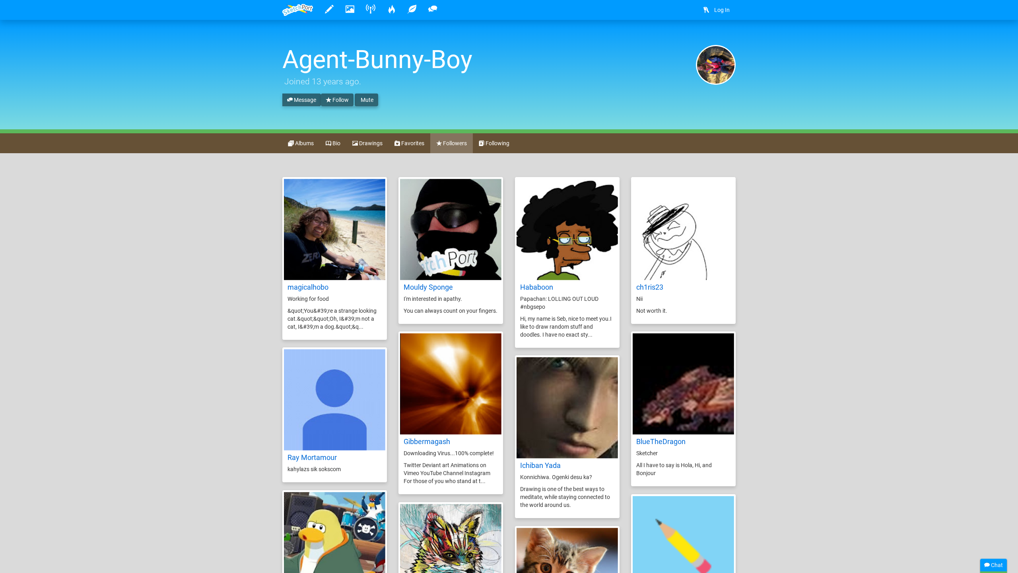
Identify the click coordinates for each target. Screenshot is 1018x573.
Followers (454, 143)
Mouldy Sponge (428, 287)
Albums (304, 143)
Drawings (370, 143)
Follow (340, 100)
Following (496, 143)
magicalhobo (308, 287)
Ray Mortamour (312, 457)
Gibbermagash (427, 441)
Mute (366, 100)
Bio (335, 143)
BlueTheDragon (661, 441)
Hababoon (536, 287)
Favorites (412, 143)
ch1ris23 (649, 287)
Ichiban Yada (540, 465)
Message (304, 100)
